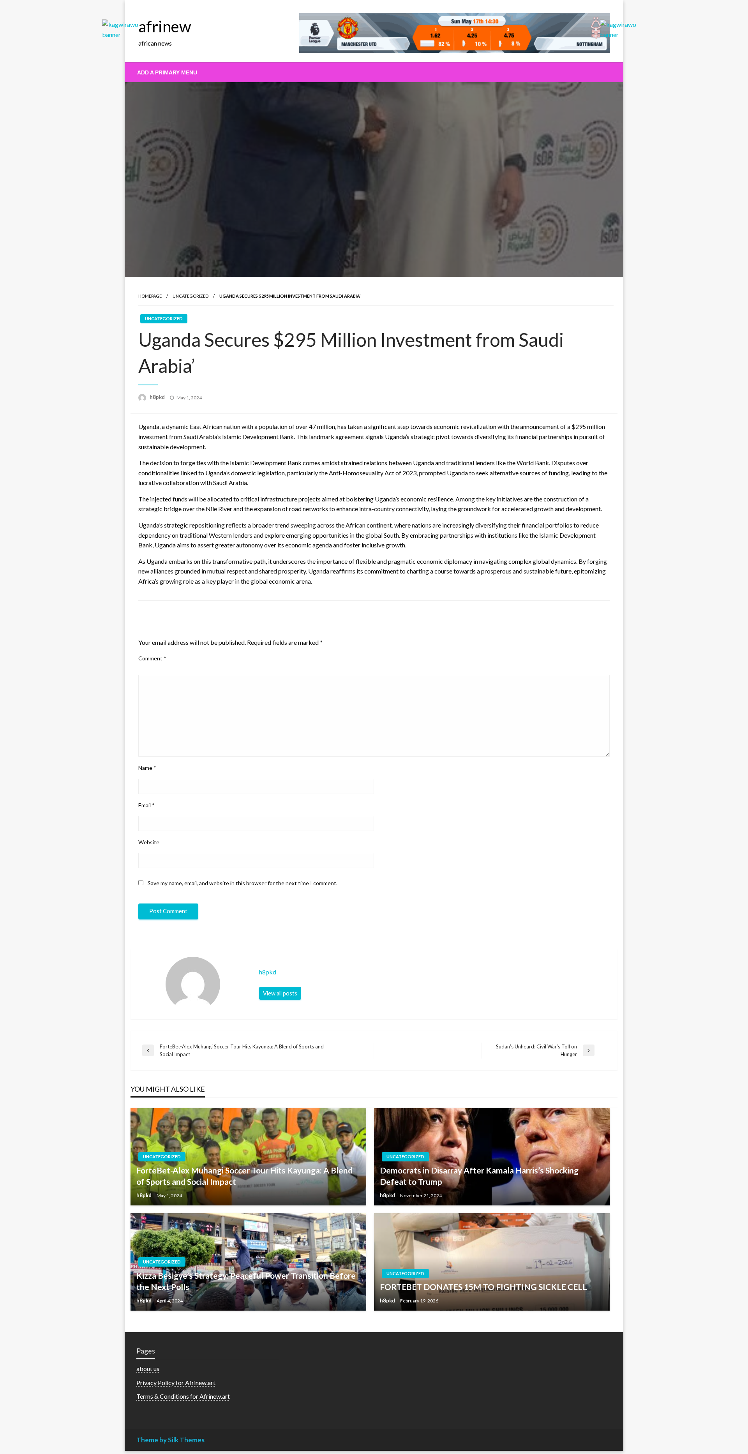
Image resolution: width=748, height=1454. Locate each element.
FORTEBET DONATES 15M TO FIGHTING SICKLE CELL (483, 1287)
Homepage (150, 295)
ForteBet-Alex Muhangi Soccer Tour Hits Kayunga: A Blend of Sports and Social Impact (244, 1175)
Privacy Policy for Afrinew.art (175, 1382)
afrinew (164, 26)
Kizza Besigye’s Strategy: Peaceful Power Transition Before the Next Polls (246, 1281)
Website (148, 842)
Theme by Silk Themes (170, 1440)
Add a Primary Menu (167, 72)
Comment (152, 658)
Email (146, 805)
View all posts (280, 993)
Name (147, 767)
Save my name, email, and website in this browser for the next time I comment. (242, 883)
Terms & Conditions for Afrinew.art (183, 1396)
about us (147, 1368)
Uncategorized (190, 295)
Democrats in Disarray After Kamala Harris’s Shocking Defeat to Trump (479, 1175)
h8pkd (158, 397)
